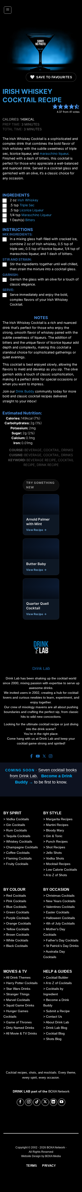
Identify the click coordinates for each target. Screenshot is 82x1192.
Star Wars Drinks (18, 988)
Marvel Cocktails (18, 1000)
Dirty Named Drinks (20, 1028)
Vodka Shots (55, 858)
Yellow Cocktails (17, 929)
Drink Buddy (25, 391)
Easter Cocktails (57, 912)
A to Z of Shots (56, 875)
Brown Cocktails (17, 934)
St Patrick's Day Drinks (62, 946)
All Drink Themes (18, 977)
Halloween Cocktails (60, 918)
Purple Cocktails (17, 918)
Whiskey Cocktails (19, 841)
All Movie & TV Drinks (21, 1033)
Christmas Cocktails (60, 895)
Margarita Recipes (59, 819)
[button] (7, 10)
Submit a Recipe (58, 1011)
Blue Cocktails (16, 907)
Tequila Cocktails (18, 836)
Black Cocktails (17, 946)
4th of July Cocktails (60, 923)
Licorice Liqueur (32, 210)
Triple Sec (27, 205)
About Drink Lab (57, 1022)
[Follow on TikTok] (37, 1102)
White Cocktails (17, 940)
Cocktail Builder (57, 977)
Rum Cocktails (16, 830)
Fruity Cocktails (17, 864)
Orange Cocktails (18, 923)
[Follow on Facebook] (20, 1102)
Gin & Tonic (54, 836)
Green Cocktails (17, 912)
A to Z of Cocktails (59, 983)
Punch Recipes (57, 841)
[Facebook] (31, 756)
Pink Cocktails (16, 901)
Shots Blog (54, 1039)
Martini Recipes (57, 825)
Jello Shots (54, 852)
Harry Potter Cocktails (22, 983)
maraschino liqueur (54, 153)
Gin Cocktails (15, 825)
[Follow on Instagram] (28, 1102)
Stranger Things (17, 994)
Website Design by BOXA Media (41, 1156)
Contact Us (54, 1016)
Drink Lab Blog (56, 1028)
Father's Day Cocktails (62, 940)
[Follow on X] (45, 1102)
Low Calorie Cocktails (61, 869)
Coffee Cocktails (18, 852)
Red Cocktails (16, 895)
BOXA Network (58, 1091)
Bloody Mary (55, 830)
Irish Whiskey (28, 200)
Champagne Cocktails (22, 847)
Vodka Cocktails (17, 819)
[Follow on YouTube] (61, 1102)
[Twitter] (44, 756)
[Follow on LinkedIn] (53, 1102)
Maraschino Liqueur (36, 215)
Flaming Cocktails (19, 858)
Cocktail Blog (55, 1033)
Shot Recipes (55, 847)
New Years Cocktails (60, 901)
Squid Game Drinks (20, 1005)
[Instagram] (51, 756)
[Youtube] (38, 756)
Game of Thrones (19, 1022)
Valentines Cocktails (60, 907)
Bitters (30, 220)
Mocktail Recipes (58, 864)
